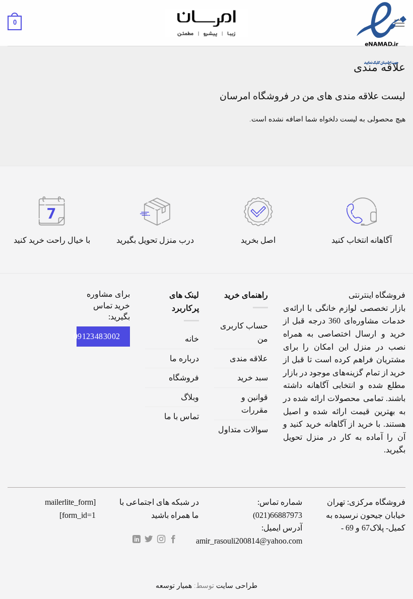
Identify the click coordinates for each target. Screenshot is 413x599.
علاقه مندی (249, 358)
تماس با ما (181, 416)
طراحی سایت (236, 585)
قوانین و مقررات (254, 404)
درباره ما (184, 358)
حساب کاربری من (244, 332)
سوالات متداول (243, 429)
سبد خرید (252, 377)
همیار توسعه (174, 585)
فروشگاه (184, 377)
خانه (192, 339)
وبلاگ (190, 397)
